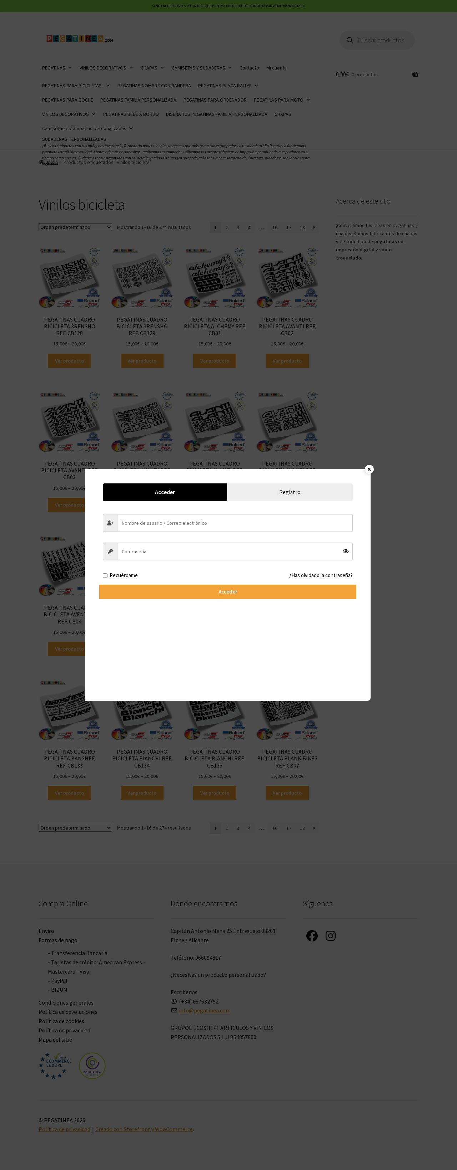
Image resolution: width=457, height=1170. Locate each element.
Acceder (228, 591)
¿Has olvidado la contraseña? (321, 575)
